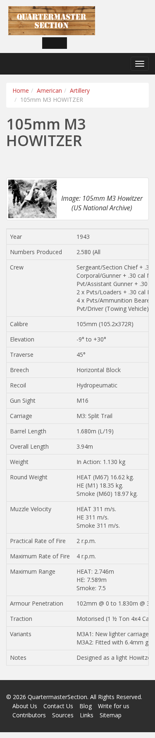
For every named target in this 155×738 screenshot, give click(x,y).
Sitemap (111, 715)
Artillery (80, 90)
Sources (63, 715)
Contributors (29, 715)
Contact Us (58, 706)
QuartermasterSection (57, 697)
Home (20, 90)
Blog (85, 706)
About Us (24, 706)
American (49, 90)
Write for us (113, 706)
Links (86, 715)
